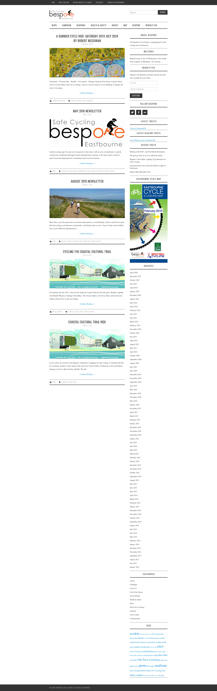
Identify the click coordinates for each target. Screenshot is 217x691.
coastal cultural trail (78, 101)
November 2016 (135, 431)
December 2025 (135, 276)
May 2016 (133, 450)
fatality (132, 651)
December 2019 (135, 374)
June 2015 (133, 488)
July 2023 (133, 314)
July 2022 (133, 336)
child (145, 638)
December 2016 (135, 427)
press (136, 666)
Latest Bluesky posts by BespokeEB (142, 140)
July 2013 (133, 563)
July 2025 (133, 284)
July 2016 (133, 442)
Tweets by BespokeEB (138, 128)
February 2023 (135, 325)
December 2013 (135, 548)
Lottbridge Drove (148, 655)
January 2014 (134, 544)
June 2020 (133, 370)
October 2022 (135, 333)
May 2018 (133, 401)
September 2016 (135, 435)
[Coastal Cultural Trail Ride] (87, 344)
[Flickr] (144, 112)
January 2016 (134, 461)
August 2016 (134, 438)
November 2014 (135, 514)
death (131, 647)
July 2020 (133, 367)
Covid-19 (133, 588)
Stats (163, 670)
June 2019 (133, 386)
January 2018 (134, 404)
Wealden (161, 675)
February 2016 (135, 457)
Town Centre (134, 614)
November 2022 (135, 329)
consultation (150, 642)
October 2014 (135, 518)
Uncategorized (135, 618)
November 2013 (135, 552)
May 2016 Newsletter (87, 110)
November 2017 (135, 408)
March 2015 (134, 499)
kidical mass (158, 651)
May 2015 (133, 491)
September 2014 (135, 521)
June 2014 (133, 533)
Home (53, 2)
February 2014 (135, 540)
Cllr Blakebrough (153, 638)
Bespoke (136, 25)
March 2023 (134, 321)
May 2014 (133, 537)
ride (148, 666)
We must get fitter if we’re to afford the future (146, 155)
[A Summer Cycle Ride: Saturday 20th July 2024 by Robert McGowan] (87, 62)
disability (137, 647)
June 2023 (133, 318)
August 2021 (134, 344)
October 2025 (135, 280)
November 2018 (135, 397)
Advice (115, 25)
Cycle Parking (135, 596)
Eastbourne (145, 646)
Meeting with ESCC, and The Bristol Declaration (147, 152)
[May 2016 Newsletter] (87, 133)
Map (125, 25)
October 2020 (135, 355)
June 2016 (133, 446)
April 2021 (134, 352)
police (132, 666)
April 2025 (134, 287)
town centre (136, 675)
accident (134, 633)
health (144, 651)
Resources (99, 2)
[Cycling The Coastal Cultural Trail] (87, 273)
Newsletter (151, 25)
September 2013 (135, 555)
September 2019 (135, 382)
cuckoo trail (161, 642)
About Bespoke (64, 2)
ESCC (160, 646)
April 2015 (134, 495)
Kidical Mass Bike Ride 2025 (140, 172)
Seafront (81, 25)
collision (143, 642)
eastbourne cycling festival (86, 171)
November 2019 (135, 378)
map (156, 655)
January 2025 (134, 291)
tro (144, 675)
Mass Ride (163, 655)
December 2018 (135, 393)
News (54, 25)
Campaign (66, 25)
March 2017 (134, 416)
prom (106, 171)
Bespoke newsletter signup (82, 2)
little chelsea (138, 655)
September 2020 (135, 359)
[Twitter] (132, 112)
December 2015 (135, 465)
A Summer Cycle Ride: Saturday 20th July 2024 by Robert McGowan (87, 38)
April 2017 (134, 412)
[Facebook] (138, 112)
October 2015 (135, 472)
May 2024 (133, 303)
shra (131, 670)
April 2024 (134, 306)
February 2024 (135, 310)
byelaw (63, 241)
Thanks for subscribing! (115, 2)
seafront (90, 101)
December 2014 (135, 510)
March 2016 (134, 454)
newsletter (100, 171)
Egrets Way (153, 647)
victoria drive (150, 675)
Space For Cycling (154, 670)
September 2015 (135, 476)
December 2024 (135, 295)
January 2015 (134, 506)
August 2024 (134, 299)
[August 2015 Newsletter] (87, 203)
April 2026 (134, 272)
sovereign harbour (139, 670)
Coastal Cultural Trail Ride (87, 321)
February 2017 (135, 420)
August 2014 (134, 525)
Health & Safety (98, 25)
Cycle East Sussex (136, 592)
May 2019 (133, 389)
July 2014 (133, 529)
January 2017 (134, 423)
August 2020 (134, 363)
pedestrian (163, 660)
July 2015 (133, 484)
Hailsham (138, 651)
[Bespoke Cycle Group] (61, 14)
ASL (152, 634)
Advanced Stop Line (145, 634)
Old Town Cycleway (137, 607)
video (156, 675)
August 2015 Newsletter (87, 181)
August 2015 (134, 480)
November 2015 (135, 469)
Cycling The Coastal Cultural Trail (87, 251)
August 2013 (134, 559)
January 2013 (134, 567)
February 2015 (135, 503)
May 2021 (133, 348)
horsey (150, 651)
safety (152, 666)
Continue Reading (87, 93)
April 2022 (134, 340)
